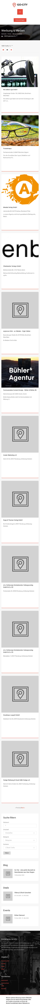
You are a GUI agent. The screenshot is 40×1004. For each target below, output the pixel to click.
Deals (3, 966)
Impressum (4, 980)
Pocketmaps (7, 148)
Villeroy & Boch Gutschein (22, 893)
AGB (2, 986)
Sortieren (6, 844)
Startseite (3, 34)
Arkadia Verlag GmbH (10, 207)
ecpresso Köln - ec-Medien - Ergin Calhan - (17, 331)
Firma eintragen (20, 20)
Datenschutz (5, 983)
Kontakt (3, 989)
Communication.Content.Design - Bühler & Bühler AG (20, 390)
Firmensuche (5, 961)
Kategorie (6, 837)
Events (3, 964)
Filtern (7, 853)
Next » (23, 808)
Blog (2, 969)
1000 (5, 36)
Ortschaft (6, 830)
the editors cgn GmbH (10, 90)
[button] (20, 833)
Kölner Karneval (19, 915)
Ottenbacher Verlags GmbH (12, 266)
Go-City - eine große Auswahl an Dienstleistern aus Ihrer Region (24, 871)
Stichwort (6, 822)
